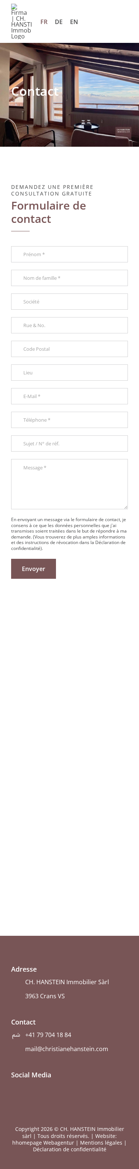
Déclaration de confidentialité (69, 1149)
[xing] (39, 1087)
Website (105, 1135)
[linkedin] (26, 1087)
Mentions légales (101, 1142)
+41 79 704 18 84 (48, 1035)
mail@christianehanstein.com (66, 1049)
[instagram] (13, 1087)
